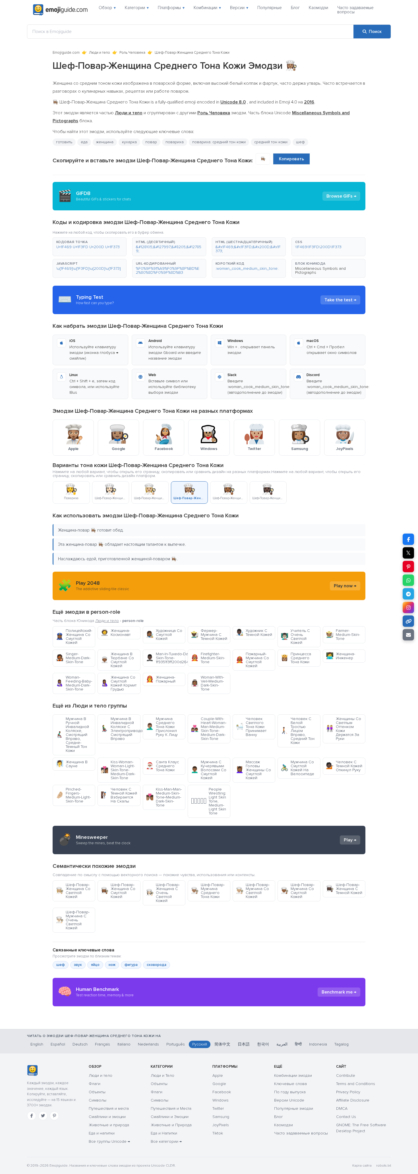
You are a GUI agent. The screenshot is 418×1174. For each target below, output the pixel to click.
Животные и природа (109, 1125)
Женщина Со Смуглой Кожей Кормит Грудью (118, 683)
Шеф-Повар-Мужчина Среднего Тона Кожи (208, 890)
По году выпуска (290, 1092)
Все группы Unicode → (109, 1141)
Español (58, 1044)
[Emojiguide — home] (60, 10)
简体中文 (222, 1044)
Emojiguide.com (66, 52)
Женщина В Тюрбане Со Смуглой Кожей (117, 660)
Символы (97, 1100)
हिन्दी (298, 1044)
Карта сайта (362, 1165)
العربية (281, 1044)
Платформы (171, 7)
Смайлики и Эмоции (170, 1116)
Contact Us (346, 1116)
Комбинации (207, 7)
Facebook (221, 1092)
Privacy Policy (348, 1092)
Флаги (94, 1083)
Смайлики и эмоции (107, 1116)
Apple (217, 1075)
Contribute (345, 1075)
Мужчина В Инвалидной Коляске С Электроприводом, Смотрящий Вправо (120, 728)
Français (102, 1044)
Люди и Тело (162, 1075)
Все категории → (166, 1141)
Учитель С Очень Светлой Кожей (295, 636)
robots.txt (383, 1165)
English (36, 1044)
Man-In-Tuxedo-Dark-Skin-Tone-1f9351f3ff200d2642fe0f (165, 658)
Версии (239, 7)
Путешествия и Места (171, 1108)
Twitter (218, 1108)
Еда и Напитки (164, 1133)
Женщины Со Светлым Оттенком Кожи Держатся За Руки (343, 728)
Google (219, 1083)
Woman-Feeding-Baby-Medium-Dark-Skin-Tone (74, 683)
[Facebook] (31, 1115)
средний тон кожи (270, 142)
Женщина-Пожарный (160, 679)
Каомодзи (318, 7)
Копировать (291, 158)
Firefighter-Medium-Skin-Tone (208, 658)
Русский (199, 1044)
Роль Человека (132, 52)
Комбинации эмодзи (293, 1075)
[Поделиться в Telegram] (408, 594)
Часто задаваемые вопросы (355, 9)
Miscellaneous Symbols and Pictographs (320, 270)
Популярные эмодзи (293, 1108)
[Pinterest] (54, 1115)
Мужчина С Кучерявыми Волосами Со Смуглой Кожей (208, 770)
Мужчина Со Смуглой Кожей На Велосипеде (297, 768)
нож (112, 965)
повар (151, 142)
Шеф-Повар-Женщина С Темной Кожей (344, 888)
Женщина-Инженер (340, 656)
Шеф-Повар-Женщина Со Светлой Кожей (73, 890)
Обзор (107, 7)
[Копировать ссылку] (408, 621)
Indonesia (318, 1044)
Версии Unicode (289, 1100)
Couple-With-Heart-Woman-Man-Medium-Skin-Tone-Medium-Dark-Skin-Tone (208, 728)
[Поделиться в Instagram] (408, 607)
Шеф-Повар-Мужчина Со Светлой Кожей (253, 890)
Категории (137, 7)
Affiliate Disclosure (352, 1100)
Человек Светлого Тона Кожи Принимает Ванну (251, 726)
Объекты (97, 1092)
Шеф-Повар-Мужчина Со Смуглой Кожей (297, 890)
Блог (295, 7)
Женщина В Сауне (72, 764)
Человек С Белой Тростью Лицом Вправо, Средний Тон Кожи (297, 730)
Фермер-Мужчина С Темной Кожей (209, 634)
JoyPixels (220, 1125)
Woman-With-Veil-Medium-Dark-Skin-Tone (207, 683)
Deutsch (80, 1044)
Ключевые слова (290, 1083)
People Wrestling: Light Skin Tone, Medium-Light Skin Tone (208, 801)
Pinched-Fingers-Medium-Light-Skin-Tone (73, 795)
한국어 (263, 1044)
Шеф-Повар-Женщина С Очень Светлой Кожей (163, 892)
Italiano (124, 1044)
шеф (60, 965)
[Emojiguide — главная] (32, 1070)
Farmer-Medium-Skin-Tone (343, 634)
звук (78, 965)
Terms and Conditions (355, 1083)
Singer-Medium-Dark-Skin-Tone (73, 658)
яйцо (95, 965)
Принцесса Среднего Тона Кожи (296, 658)
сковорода (156, 965)
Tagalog (341, 1044)
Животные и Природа (171, 1125)
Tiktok (217, 1133)
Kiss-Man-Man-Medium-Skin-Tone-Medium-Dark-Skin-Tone (164, 797)
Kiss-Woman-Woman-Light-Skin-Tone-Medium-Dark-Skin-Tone (118, 770)
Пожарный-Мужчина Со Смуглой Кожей (252, 660)
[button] (90, 246)
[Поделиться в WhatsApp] (408, 580)
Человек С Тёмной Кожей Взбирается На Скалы (119, 795)
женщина (104, 142)
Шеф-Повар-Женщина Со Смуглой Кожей (118, 890)
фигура (131, 965)
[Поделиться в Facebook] (408, 539)
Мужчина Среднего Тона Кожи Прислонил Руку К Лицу (162, 726)
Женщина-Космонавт (116, 632)
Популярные (269, 7)
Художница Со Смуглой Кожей (164, 634)
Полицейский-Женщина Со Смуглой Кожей (74, 636)
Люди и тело (99, 52)
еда (84, 142)
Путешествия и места (109, 1108)
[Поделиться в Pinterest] (408, 566)
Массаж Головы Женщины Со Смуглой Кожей (253, 770)
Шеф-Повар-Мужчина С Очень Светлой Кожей (73, 920)
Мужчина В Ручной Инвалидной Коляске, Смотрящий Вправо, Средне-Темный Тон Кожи (72, 734)
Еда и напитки (102, 1133)
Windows (220, 1100)
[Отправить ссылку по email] (408, 634)
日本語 (244, 1044)
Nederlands (148, 1044)
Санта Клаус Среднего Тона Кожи (162, 766)
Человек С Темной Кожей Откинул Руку (344, 766)
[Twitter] (42, 1115)
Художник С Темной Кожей (254, 632)
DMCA (341, 1108)
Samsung (220, 1116)
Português (175, 1044)
